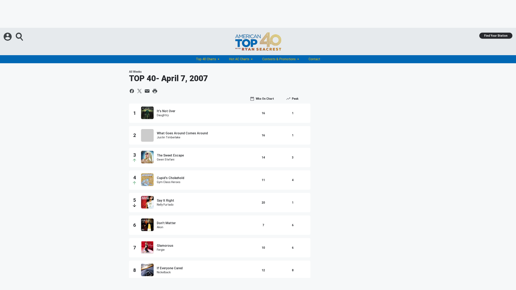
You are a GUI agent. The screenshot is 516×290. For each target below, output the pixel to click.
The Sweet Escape (170, 155)
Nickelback (164, 272)
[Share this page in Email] (147, 91)
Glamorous (165, 246)
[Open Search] (20, 37)
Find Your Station (496, 35)
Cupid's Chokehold (170, 178)
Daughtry (163, 115)
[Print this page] (155, 91)
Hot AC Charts (239, 59)
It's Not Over (166, 111)
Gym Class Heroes (168, 182)
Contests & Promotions (279, 59)
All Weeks (135, 71)
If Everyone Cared (170, 268)
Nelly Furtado (165, 204)
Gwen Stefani (165, 159)
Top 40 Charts (206, 59)
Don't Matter (166, 223)
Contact (314, 59)
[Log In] (8, 37)
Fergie (161, 249)
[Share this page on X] (139, 91)
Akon (160, 227)
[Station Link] (258, 41)
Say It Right (165, 200)
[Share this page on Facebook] (132, 91)
